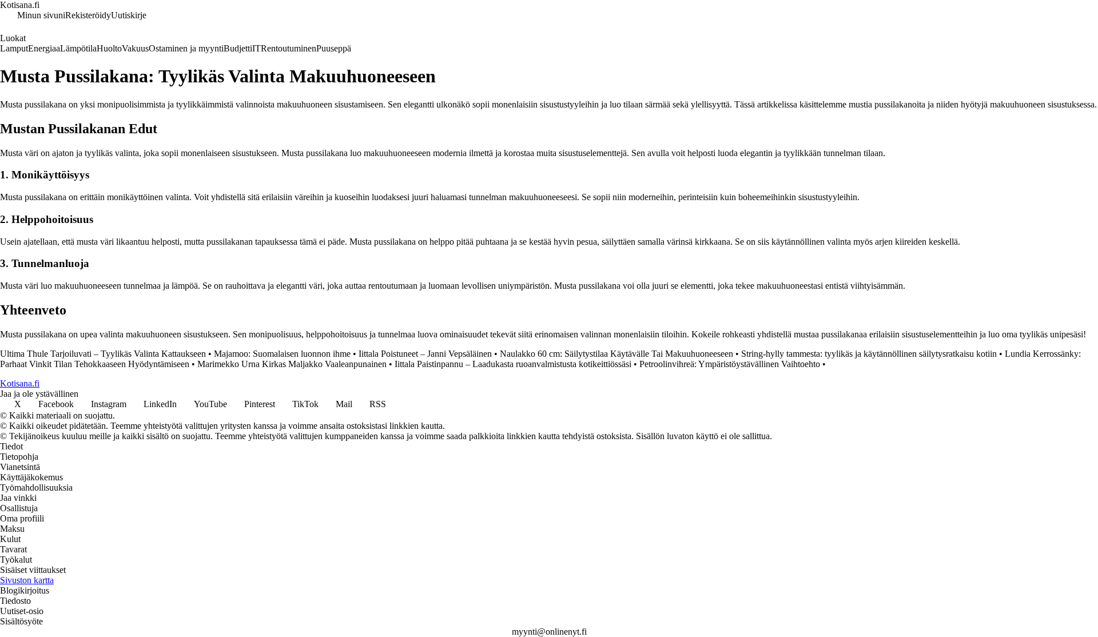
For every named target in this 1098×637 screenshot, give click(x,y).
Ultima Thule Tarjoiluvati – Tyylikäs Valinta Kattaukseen (103, 354)
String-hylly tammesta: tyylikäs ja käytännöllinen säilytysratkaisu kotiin (869, 354)
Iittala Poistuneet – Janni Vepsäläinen (425, 354)
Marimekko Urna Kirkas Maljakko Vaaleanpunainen (292, 364)
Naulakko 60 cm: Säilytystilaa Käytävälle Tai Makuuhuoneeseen (616, 354)
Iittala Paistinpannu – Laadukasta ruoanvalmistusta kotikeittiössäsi (513, 364)
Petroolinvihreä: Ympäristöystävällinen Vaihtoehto (729, 364)
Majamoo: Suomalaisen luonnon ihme (282, 354)
